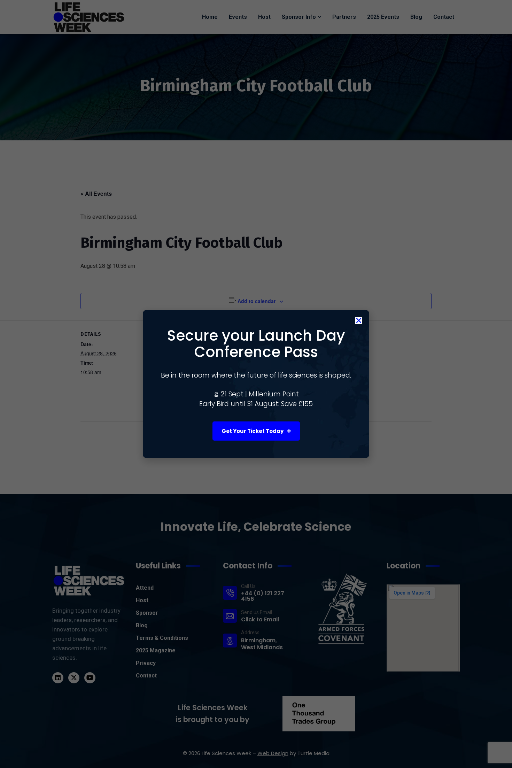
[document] (256, 384)
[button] (358, 320)
